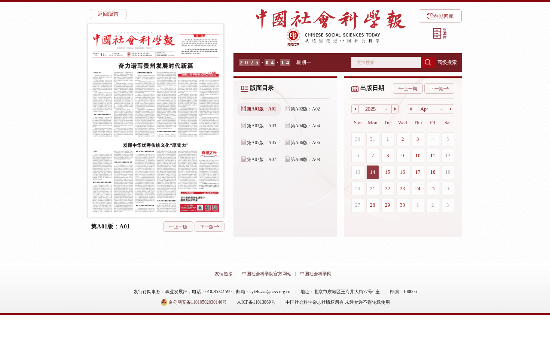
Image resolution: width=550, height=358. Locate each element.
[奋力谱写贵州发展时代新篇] (155, 99)
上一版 (180, 227)
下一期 (436, 88)
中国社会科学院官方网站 (266, 273)
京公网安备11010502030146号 (197, 302)
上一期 (410, 88)
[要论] (199, 46)
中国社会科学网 (315, 273)
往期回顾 (443, 16)
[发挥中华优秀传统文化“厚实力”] (155, 177)
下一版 (207, 227)
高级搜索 (447, 62)
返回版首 (108, 14)
